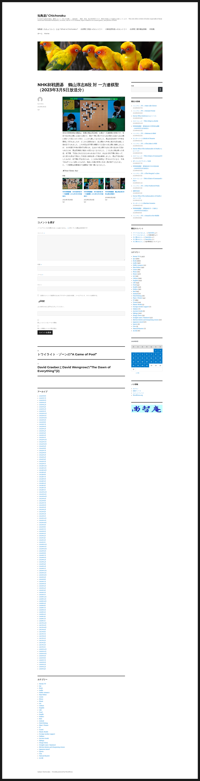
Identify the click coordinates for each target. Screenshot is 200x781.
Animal (41, 721)
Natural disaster (44, 756)
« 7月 (137, 373)
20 (147, 362)
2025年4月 (42, 431)
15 (155, 358)
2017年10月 (42, 627)
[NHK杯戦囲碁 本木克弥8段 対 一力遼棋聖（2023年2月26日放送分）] (94, 183)
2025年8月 (42, 422)
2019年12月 (43, 571)
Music (41, 701)
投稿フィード (137, 391)
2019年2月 (42, 592)
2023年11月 (42, 468)
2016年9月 (42, 656)
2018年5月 (42, 612)
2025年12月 (43, 413)
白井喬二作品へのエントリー (91, 29)
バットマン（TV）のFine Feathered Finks (146, 186)
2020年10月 (43, 549)
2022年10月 (43, 496)
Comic (41, 697)
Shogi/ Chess (43, 743)
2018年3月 (42, 616)
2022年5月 (42, 507)
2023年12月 (43, 466)
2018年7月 (42, 608)
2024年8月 (42, 448)
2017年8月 (42, 632)
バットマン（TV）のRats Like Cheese (145, 106)
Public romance (44, 692)
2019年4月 (42, 588)
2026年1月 (42, 411)
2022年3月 (42, 512)
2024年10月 (43, 444)
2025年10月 (43, 418)
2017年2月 (42, 645)
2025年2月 (42, 435)
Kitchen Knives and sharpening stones (52, 747)
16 (160, 358)
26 (142, 365)
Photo (41, 699)
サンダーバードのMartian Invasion (144, 203)
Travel (41, 730)
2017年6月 (42, 636)
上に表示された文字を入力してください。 (51, 306)
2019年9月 (42, 577)
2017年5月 (42, 638)
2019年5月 (42, 586)
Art (40, 703)
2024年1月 (42, 464)
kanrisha (40, 104)
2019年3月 (42, 590)
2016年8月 (42, 658)
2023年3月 (42, 485)
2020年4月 (42, 562)
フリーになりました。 (139, 233)
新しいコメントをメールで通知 (47, 322)
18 (138, 362)
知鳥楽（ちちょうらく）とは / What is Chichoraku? (58, 29)
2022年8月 (42, 501)
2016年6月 (42, 662)
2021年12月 (42, 518)
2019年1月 (42, 595)
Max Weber (43, 695)
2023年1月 (42, 490)
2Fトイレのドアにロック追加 (142, 161)
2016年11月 (42, 651)
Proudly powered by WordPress (62, 772)
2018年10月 (42, 601)
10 (133, 358)
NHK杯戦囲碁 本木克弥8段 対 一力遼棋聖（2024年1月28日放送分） (72, 194)
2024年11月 (42, 442)
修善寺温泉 (136, 191)
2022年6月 (42, 505)
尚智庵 (151, 29)
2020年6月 (42, 557)
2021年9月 (42, 525)
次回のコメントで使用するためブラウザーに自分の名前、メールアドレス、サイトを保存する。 (69, 295)
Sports (41, 751)
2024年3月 (42, 459)
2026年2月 (42, 409)
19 (142, 362)
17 (133, 362)
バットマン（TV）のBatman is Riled (144, 133)
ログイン (135, 389)
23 (160, 362)
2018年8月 (42, 605)
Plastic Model (43, 732)
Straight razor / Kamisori (47, 745)
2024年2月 (42, 461)
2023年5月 (42, 481)
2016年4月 (42, 667)
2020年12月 (43, 544)
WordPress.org (138, 395)
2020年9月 (42, 551)
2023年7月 (42, 477)
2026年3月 (42, 407)
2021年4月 (42, 536)
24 (133, 365)
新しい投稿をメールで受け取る (47, 328)
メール (40, 275)
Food (40, 712)
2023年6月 (42, 479)
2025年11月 (42, 415)
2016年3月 (42, 669)
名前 (40, 264)
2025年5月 (42, 429)
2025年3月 (42, 433)
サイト (40, 285)
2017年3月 (42, 643)
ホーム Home (43, 34)
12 (142, 358)
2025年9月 (42, 420)
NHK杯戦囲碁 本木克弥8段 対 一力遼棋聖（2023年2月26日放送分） (93, 194)
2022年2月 (42, 514)
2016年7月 (42, 660)
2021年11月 (42, 520)
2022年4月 (42, 509)
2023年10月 (43, 470)
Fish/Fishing (43, 723)
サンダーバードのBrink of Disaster (144, 138)
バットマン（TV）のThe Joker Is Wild (145, 144)
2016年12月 (43, 649)
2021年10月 (42, 522)
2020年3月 (42, 564)
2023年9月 (42, 472)
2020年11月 (42, 546)
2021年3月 (42, 538)
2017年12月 (42, 623)
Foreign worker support (47, 734)
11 (138, 358)
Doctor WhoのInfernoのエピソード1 (144, 116)
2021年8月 (42, 527)
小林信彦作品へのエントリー (116, 29)
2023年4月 (42, 483)
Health (41, 714)
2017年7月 (42, 634)
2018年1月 (42, 621)
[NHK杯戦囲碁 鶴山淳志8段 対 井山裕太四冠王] (115, 183)
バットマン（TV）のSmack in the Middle (146, 216)
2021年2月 (42, 540)
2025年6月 (42, 426)
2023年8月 (42, 474)
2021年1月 (42, 542)
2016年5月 (42, 664)
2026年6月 (42, 400)
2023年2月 (42, 488)
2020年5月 (42, 560)
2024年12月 (43, 440)
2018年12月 (42, 597)
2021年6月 (42, 531)
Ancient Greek (44, 738)
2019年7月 (42, 581)
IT (40, 727)
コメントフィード (138, 393)
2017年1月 (42, 647)
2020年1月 (42, 568)
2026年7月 (42, 398)
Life (40, 710)
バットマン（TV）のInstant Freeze (144, 111)
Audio (41, 690)
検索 (132, 86)
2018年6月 (42, 610)
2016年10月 (43, 653)
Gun (40, 754)
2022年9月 (42, 498)
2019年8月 (42, 579)
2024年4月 (42, 457)
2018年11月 (42, 599)
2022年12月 (43, 492)
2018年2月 (42, 619)
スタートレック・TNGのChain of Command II (147, 156)
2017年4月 (42, 640)
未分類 (41, 758)
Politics (41, 716)
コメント (41, 233)
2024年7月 (42, 450)
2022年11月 (42, 494)
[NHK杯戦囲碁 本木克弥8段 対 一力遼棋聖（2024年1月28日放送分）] (72, 183)
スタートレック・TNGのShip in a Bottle (145, 121)
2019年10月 (43, 575)
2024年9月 (42, 446)
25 (138, 365)
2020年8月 (42, 553)
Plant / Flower (43, 725)
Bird (40, 719)
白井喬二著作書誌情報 (138, 29)
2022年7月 (42, 503)
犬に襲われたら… (138, 237)
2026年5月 (42, 402)
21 (151, 362)
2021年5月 (42, 533)
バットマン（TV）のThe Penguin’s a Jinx (146, 173)
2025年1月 (42, 437)
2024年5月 (42, 455)
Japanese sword (44, 749)
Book (41, 688)
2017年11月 (42, 625)
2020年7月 (42, 555)
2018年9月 (42, 603)
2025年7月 (42, 424)
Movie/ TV (42, 684)
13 (147, 358)
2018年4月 (42, 614)
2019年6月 (42, 584)
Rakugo (41, 740)
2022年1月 (42, 516)
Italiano (41, 736)
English (41, 708)
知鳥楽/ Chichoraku (52, 15)
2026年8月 (42, 396)
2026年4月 (42, 405)
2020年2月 (42, 566)
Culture (41, 706)
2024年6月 (42, 453)
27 (147, 365)
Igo (39, 109)
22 (156, 362)
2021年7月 (42, 529)
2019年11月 (42, 573)
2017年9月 (42, 629)
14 (151, 358)
